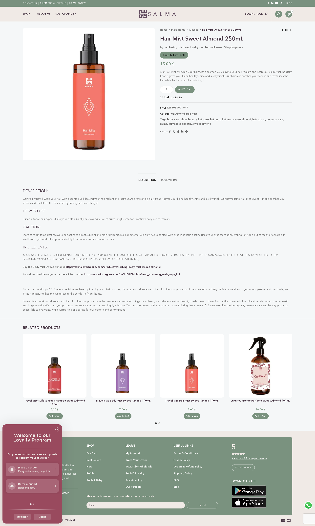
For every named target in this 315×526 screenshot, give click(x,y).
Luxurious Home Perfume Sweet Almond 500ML (260, 401)
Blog (176, 487)
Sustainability (134, 480)
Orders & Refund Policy (187, 466)
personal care (275, 119)
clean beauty (189, 119)
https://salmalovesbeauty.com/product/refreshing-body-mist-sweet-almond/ (113, 267)
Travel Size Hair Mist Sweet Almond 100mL (192, 401)
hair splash (258, 119)
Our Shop (92, 453)
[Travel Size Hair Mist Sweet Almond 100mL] (192, 366)
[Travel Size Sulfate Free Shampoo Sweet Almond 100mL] (54, 366)
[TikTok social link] (281, 3)
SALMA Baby (94, 480)
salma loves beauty (180, 124)
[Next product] (290, 30)
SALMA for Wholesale (139, 466)
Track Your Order (136, 460)
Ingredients (178, 30)
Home (164, 30)
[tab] (147, 179)
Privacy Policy (181, 460)
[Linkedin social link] (182, 131)
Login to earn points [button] (174, 55)
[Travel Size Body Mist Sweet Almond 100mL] (123, 366)
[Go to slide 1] (156, 423)
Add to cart (184, 89)
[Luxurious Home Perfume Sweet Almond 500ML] (260, 366)
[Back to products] (286, 30)
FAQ (176, 480)
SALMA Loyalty (135, 473)
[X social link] (174, 131)
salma (163, 124)
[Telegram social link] (186, 131)
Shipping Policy (182, 473)
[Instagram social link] (272, 3)
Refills (90, 473)
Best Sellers (93, 460)
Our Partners (133, 487)
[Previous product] (282, 30)
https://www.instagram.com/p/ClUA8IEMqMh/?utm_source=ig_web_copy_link (132, 274)
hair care (203, 119)
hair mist (215, 119)
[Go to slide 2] (159, 423)
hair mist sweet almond (236, 119)
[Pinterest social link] (178, 131)
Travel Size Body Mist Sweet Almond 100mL (123, 401)
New (89, 466)
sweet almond (202, 124)
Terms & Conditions (185, 453)
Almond (194, 30)
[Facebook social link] (268, 3)
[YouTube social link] (276, 3)
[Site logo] (157, 14)
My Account (133, 453)
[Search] (278, 14)
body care (173, 119)
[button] (54, 416)
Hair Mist (191, 114)
